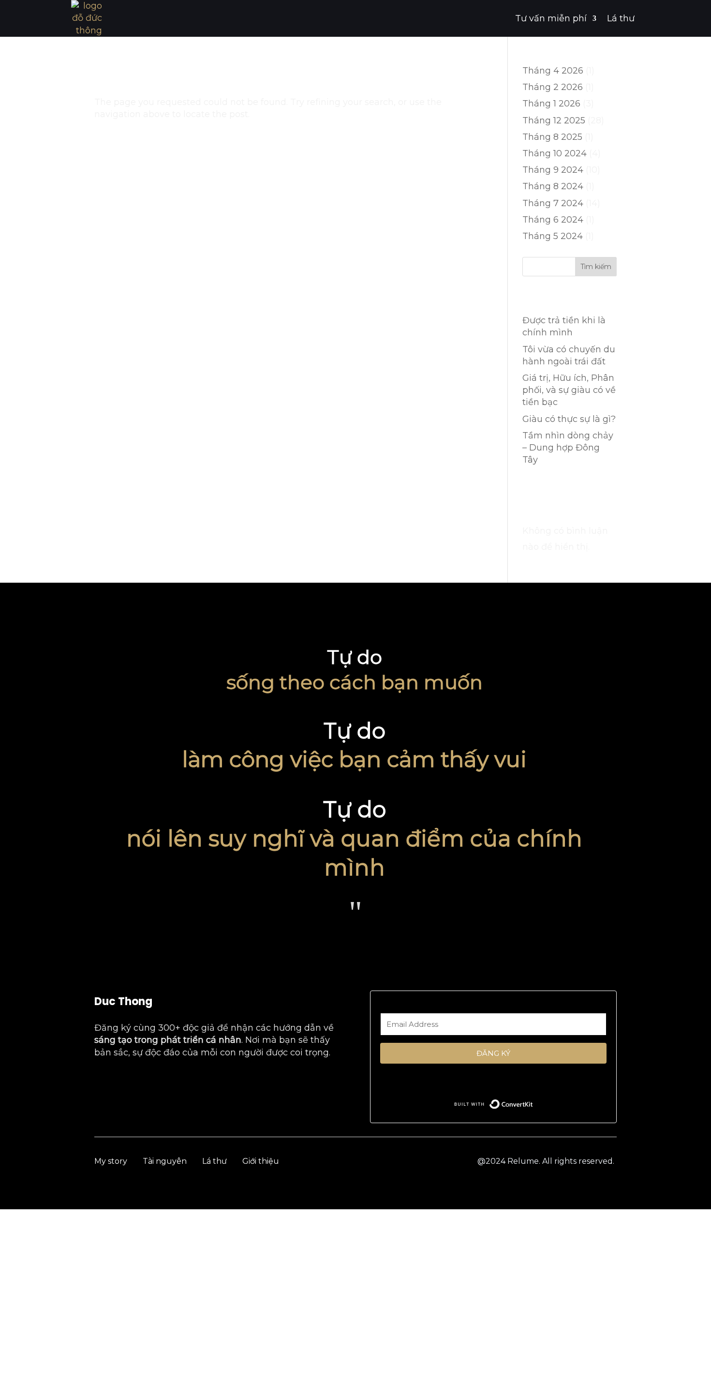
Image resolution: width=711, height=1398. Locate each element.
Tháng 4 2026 (552, 70)
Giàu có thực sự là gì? (569, 419)
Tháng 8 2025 (552, 137)
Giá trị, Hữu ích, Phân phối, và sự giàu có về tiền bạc (569, 390)
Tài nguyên (165, 1161)
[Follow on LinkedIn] (163, 1081)
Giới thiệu (260, 1161)
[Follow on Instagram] (142, 1081)
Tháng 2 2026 (552, 87)
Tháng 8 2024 (552, 186)
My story (110, 1161)
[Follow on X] (183, 1081)
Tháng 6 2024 (552, 219)
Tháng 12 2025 (553, 120)
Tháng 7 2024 (552, 203)
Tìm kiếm (595, 266)
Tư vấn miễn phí (551, 18)
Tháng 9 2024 (552, 170)
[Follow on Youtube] (122, 1081)
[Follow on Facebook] (102, 1081)
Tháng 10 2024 (554, 153)
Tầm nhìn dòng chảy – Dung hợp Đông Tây (567, 447)
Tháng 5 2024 (552, 236)
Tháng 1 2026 (551, 103)
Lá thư (621, 18)
